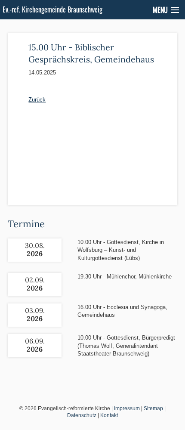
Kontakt (109, 415)
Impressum (127, 408)
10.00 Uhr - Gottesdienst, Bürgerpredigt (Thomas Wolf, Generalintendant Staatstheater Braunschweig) (126, 345)
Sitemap (153, 408)
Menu (160, 10)
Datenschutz (81, 415)
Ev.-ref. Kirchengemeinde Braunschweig (52, 9)
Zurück (37, 99)
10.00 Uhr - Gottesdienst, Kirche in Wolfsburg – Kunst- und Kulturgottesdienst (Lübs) (120, 250)
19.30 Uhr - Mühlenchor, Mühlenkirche (124, 276)
